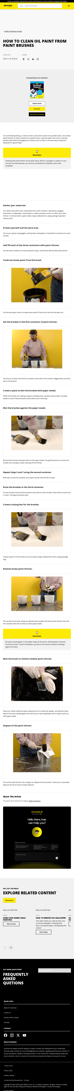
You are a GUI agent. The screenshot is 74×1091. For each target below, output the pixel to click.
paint (23, 140)
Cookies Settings (9, 1075)
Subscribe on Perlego (37, 114)
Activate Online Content (11, 1017)
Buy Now (37, 109)
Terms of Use (8, 1066)
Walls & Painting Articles (13, 31)
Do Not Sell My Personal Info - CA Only (16, 1080)
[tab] (9, 900)
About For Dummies (10, 1008)
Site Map (6, 1022)
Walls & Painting (35, 801)
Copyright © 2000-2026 (11, 1084)
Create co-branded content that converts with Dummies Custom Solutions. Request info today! (37, 1)
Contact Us (7, 1013)
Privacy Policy (8, 1070)
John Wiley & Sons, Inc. (28, 1084)
